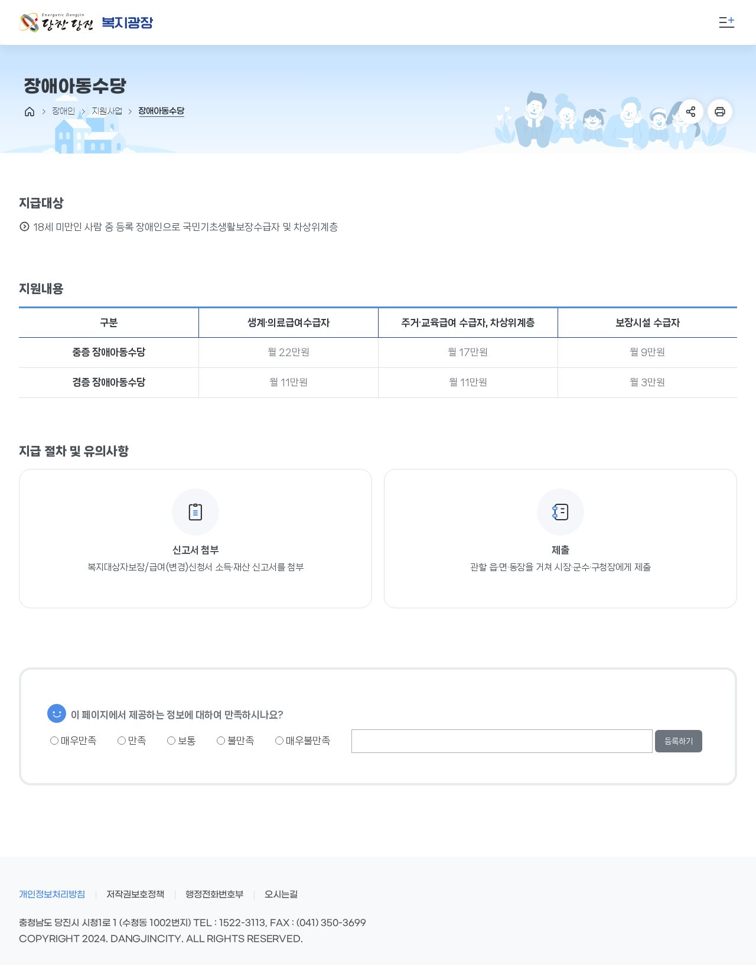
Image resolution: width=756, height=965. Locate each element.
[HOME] (29, 112)
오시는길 (281, 894)
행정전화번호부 (214, 894)
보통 (185, 740)
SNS (691, 111)
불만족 (239, 740)
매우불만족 (307, 740)
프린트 (720, 111)
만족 (136, 740)
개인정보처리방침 (52, 894)
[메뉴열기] (726, 22)
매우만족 (77, 740)
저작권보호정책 (135, 894)
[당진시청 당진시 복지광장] (86, 22)
